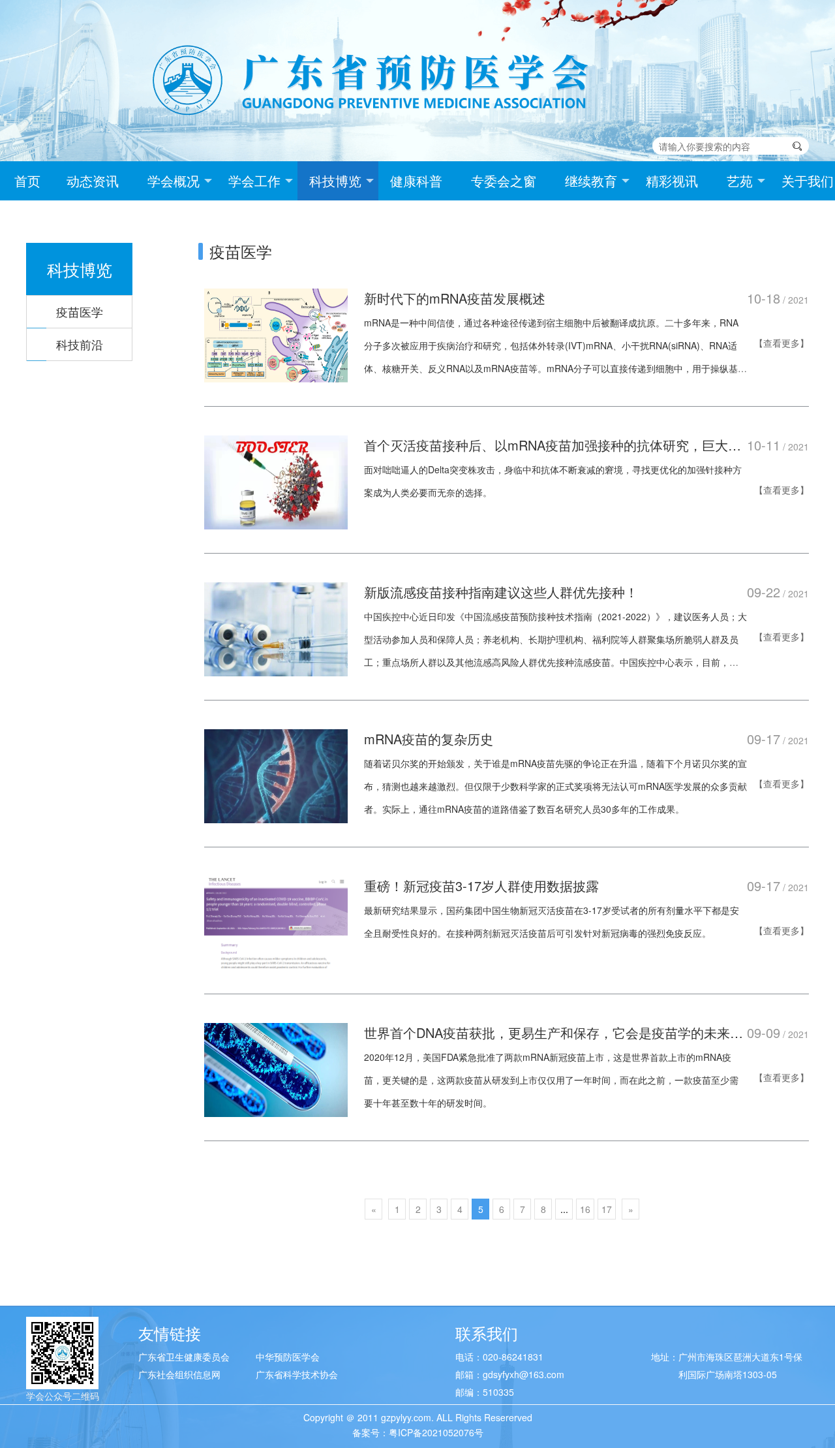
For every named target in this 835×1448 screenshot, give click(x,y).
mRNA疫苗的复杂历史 (428, 738)
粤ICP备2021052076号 (436, 1432)
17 (606, 1209)
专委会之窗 (503, 180)
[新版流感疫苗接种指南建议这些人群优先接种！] (276, 627)
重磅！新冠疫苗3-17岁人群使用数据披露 (481, 885)
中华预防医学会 (288, 1356)
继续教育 (591, 180)
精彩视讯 (672, 180)
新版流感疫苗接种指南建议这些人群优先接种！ (501, 591)
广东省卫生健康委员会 (184, 1356)
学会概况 (173, 180)
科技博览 (335, 180)
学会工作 (254, 180)
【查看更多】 (781, 342)
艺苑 (740, 180)
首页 (27, 180)
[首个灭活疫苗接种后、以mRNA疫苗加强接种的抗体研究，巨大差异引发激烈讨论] (276, 480)
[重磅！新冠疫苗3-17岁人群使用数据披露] (276, 921)
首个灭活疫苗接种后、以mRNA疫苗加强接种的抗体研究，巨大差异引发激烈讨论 (552, 445)
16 (585, 1209)
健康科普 (416, 180)
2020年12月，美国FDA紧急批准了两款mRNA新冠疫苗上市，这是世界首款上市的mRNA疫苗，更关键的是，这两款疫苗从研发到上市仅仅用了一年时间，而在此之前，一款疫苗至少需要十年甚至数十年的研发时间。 (551, 1079)
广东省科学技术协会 (297, 1374)
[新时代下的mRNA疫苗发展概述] (276, 333)
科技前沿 (79, 344)
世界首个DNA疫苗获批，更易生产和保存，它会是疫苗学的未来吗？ (547, 1033)
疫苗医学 (79, 311)
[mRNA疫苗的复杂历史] (276, 774)
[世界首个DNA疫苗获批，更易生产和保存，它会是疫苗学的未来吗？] (276, 1068)
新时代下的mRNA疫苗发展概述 (454, 298)
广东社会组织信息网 (179, 1374)
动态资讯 (93, 180)
